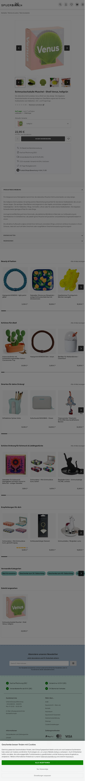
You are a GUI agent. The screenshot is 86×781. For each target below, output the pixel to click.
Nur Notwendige (42, 769)
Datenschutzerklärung (48, 757)
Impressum (70, 757)
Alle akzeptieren (42, 763)
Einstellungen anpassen (42, 775)
